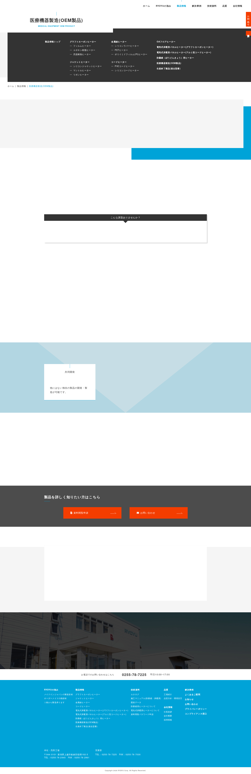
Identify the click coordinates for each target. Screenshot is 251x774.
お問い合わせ (147, 512)
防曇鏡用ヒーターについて (143, 706)
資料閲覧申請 (80, 512)
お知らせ (189, 699)
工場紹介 (168, 694)
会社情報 (237, 5)
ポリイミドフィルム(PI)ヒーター (131, 54)
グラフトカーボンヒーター (83, 41)
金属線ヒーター (119, 41)
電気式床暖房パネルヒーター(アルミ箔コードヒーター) (184, 52)
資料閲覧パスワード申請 (142, 714)
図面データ (136, 702)
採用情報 (168, 719)
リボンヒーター (81, 74)
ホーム (146, 5)
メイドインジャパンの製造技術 (58, 694)
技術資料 (212, 5)
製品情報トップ (52, 41)
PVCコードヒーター (125, 66)
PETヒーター (121, 50)
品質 (224, 5)
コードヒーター (119, 61)
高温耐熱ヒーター (82, 54)
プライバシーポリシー (196, 708)
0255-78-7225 (134, 674)
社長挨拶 (168, 711)
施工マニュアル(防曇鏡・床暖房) (146, 698)
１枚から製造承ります (54, 702)
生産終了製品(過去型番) (168, 68)
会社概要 (168, 715)
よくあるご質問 (192, 694)
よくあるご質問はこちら (61, 655)
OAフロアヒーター (166, 41)
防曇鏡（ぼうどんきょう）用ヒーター (175, 57)
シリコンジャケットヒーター (87, 66)
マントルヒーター (82, 70)
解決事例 (196, 5)
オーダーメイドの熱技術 (55, 698)
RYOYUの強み (163, 5)
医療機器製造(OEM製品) (169, 63)
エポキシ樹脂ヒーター (84, 50)
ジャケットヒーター (80, 61)
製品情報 (181, 5)
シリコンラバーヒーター (127, 45)
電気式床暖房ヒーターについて (145, 710)
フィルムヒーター (82, 45)
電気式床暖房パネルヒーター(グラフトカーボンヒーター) (185, 46)
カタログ (135, 694)
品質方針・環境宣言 (173, 698)
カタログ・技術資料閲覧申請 (175, 633)
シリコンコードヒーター (127, 70)
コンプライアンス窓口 (196, 713)
